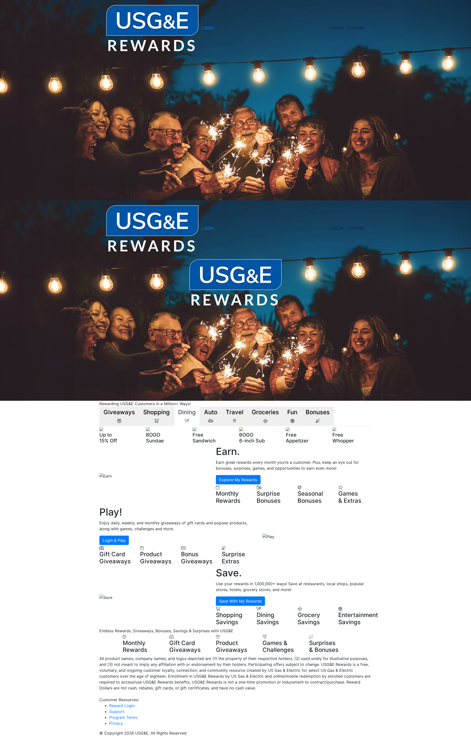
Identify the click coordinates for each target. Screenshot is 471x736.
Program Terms (123, 717)
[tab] (119, 416)
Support (357, 28)
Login (207, 28)
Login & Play (114, 540)
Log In (337, 28)
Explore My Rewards (238, 479)
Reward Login (122, 705)
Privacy (116, 723)
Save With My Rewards (240, 601)
